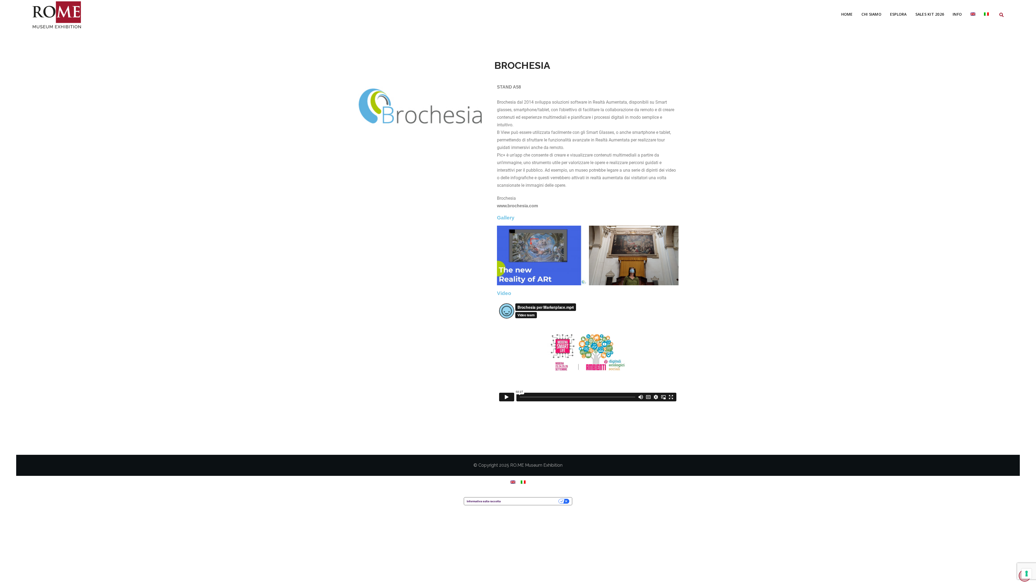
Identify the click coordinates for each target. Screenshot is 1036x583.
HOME (847, 14)
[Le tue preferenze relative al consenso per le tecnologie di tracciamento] (1026, 573)
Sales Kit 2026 (929, 14)
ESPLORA (898, 14)
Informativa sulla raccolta (484, 501)
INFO (957, 14)
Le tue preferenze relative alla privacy (531, 501)
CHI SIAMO (871, 14)
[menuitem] (973, 14)
